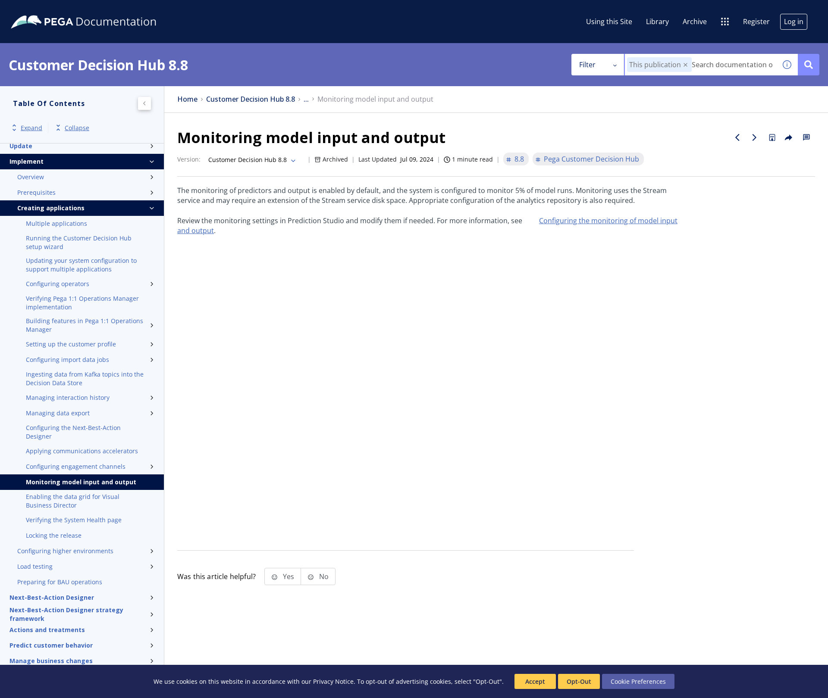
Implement (26, 161)
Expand (31, 128)
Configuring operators (57, 284)
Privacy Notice (333, 681)
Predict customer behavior (51, 645)
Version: (189, 159)
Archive (695, 21)
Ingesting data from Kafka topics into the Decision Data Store (85, 378)
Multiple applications (56, 223)
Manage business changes (51, 661)
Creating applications (51, 208)
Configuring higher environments (65, 551)
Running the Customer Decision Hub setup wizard (79, 242)
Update (20, 146)
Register (756, 21)
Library (657, 21)
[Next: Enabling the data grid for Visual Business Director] (754, 137)
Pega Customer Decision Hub (591, 159)
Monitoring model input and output (81, 482)
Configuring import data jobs (67, 359)
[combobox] (700, 64)
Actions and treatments (47, 630)
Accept (535, 681)
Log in (793, 21)
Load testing (35, 566)
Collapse (77, 128)
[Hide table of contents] (144, 103)
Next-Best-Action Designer (51, 597)
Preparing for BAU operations (59, 582)
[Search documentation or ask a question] (808, 64)
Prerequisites (36, 192)
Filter (587, 64)
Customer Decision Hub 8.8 (250, 99)
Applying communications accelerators (82, 451)
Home (187, 99)
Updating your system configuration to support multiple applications (81, 264)
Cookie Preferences (638, 681)
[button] (685, 65)
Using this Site (609, 21)
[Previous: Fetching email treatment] (737, 137)
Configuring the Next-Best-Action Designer (73, 432)
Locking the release (54, 535)
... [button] (306, 99)
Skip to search (104, 10)
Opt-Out (579, 681)
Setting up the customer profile (71, 344)
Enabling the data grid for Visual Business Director (72, 500)
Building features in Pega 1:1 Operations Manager (84, 325)
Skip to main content (38, 10)
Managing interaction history (68, 397)
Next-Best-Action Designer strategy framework (66, 614)
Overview (30, 177)
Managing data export (58, 413)
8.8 (519, 159)
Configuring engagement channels (75, 466)
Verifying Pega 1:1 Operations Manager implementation (82, 302)
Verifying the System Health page (74, 520)
